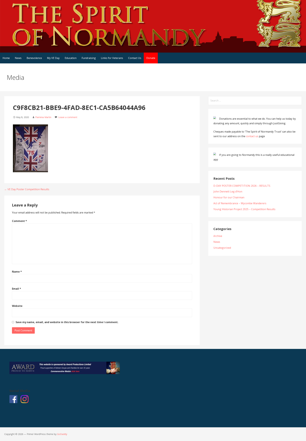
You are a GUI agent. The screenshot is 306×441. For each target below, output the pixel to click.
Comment (19, 221)
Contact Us (134, 58)
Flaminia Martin (43, 117)
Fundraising (89, 58)
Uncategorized (222, 247)
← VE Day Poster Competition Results (26, 189)
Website (17, 306)
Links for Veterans (112, 58)
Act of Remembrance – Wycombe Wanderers (239, 203)
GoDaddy (62, 434)
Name (17, 271)
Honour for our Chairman (228, 197)
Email (16, 288)
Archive (217, 236)
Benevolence (34, 58)
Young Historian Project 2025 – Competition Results (244, 209)
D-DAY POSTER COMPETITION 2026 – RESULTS (241, 186)
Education (70, 58)
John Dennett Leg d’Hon (227, 191)
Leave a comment (67, 117)
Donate (150, 58)
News (18, 58)
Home (6, 58)
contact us (252, 136)
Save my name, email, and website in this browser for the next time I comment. (67, 322)
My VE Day (53, 58)
